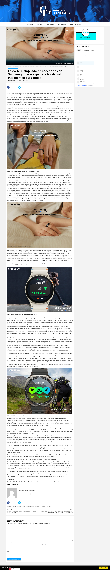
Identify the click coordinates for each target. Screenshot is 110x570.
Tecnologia (48, 506)
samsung (34, 506)
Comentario (10, 527)
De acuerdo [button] (103, 567)
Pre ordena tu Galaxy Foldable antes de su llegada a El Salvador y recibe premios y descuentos (57, 511)
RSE (71, 24)
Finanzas (23, 506)
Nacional (30, 24)
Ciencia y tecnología (13, 68)
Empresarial (62, 24)
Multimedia (50, 24)
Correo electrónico (44, 544)
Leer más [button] (12, 567)
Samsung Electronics (40, 506)
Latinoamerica (29, 506)
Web (8, 551)
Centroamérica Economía (15, 80)
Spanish (13, 568)
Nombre (9, 542)
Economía (40, 24)
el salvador (18, 506)
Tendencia (78, 24)
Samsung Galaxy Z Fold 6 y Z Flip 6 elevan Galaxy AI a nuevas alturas (22, 511)
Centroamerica (12, 506)
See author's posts (24, 494)
